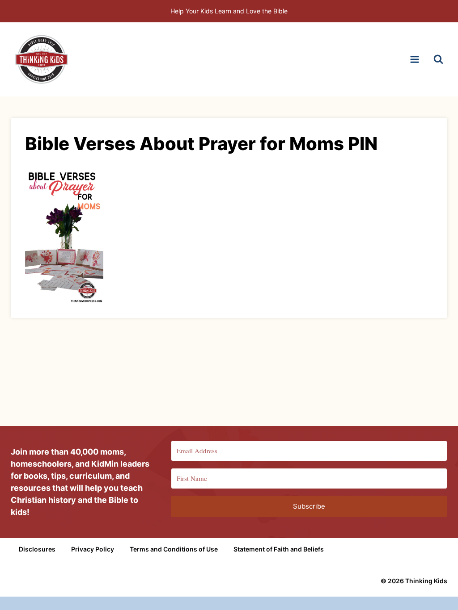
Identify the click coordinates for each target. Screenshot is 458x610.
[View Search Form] (438, 59)
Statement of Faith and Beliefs (278, 549)
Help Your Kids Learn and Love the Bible (229, 11)
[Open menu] (414, 59)
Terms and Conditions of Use (174, 549)
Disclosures (37, 549)
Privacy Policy (92, 549)
